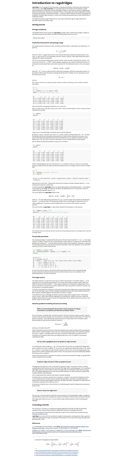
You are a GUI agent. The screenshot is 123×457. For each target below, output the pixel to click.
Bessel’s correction (62, 62)
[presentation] (61, 51)
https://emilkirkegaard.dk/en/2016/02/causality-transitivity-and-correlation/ (57, 453)
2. (32, 430)
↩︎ (36, 448)
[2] (54, 417)
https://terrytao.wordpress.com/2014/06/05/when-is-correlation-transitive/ (56, 455)
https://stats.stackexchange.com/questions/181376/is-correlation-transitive (56, 450)
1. (32, 426)
